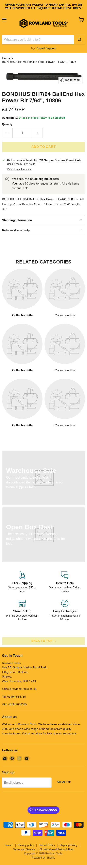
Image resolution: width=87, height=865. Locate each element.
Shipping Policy (68, 845)
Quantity (7, 124)
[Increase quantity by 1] (37, 133)
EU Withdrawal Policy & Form (56, 849)
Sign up (64, 782)
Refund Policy (47, 845)
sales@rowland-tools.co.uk (19, 688)
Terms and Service (24, 849)
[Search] (79, 39)
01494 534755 (16, 696)
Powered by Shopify (43, 857)
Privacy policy (26, 845)
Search (9, 845)
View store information (19, 169)
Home (6, 58)
